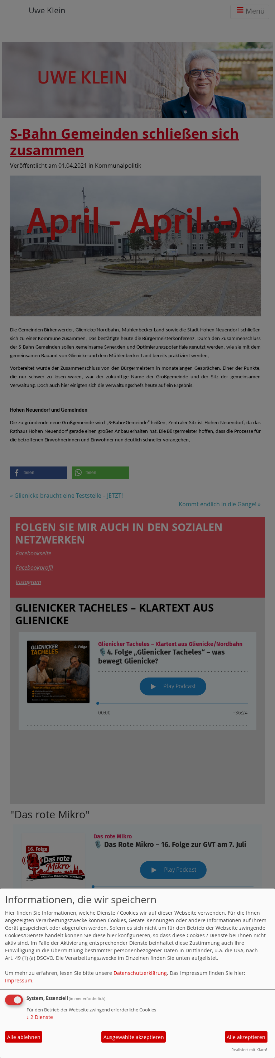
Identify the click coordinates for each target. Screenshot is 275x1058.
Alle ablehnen (23, 1037)
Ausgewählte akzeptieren (133, 1037)
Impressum (18, 980)
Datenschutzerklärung (140, 973)
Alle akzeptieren (246, 1037)
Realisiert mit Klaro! (249, 1049)
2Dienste (39, 1017)
